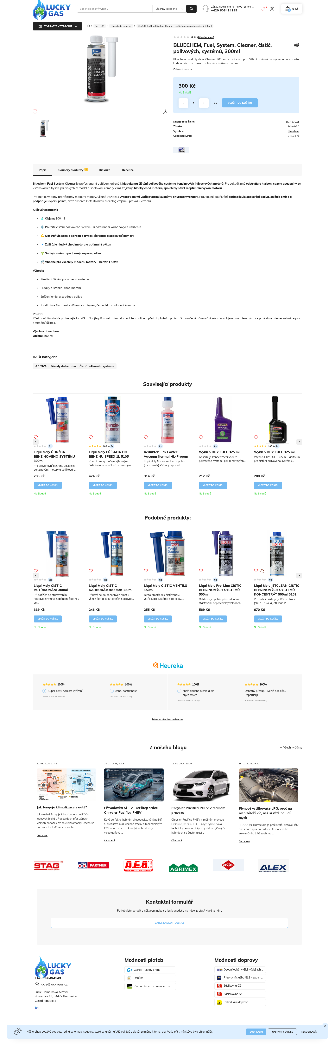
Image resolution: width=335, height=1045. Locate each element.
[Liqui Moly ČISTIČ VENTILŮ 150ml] (167, 553)
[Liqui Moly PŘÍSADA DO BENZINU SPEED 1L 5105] (112, 420)
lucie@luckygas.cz (54, 984)
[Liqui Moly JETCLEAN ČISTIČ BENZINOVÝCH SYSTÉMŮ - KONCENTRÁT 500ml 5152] (277, 553)
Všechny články (292, 747)
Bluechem (293, 131)
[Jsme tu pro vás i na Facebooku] (37, 1008)
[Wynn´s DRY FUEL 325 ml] (222, 420)
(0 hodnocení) (205, 37)
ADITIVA (99, 25)
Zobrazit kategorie (58, 26)
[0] (263, 9)
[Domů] (88, 25)
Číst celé (42, 835)
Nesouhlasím (309, 1031)
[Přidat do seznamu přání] (35, 111)
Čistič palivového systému (96, 366)
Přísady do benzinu (121, 25)
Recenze (128, 170)
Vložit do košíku (240, 102)
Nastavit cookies (282, 1031)
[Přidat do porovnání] (262, 571)
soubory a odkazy (72, 170)
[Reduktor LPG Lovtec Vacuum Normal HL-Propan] (167, 420)
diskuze (104, 170)
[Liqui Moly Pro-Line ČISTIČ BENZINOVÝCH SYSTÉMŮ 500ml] (222, 553)
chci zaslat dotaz (169, 923)
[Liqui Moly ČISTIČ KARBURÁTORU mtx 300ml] (112, 553)
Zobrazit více (181, 69)
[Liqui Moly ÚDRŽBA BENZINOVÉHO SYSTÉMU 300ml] (57, 420)
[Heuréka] (167, 668)
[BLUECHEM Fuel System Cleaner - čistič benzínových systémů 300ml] (44, 128)
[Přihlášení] (272, 9)
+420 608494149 (224, 10)
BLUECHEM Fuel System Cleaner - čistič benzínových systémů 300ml (175, 25)
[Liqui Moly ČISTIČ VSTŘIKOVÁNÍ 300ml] (57, 553)
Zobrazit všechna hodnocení (167, 719)
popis (43, 170)
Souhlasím (256, 1031)
